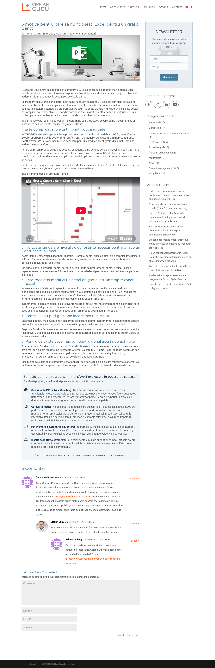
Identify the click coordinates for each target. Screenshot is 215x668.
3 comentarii (89, 33)
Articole (163, 7)
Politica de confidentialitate (63, 664)
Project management (67, 33)
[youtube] (176, 105)
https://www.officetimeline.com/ (73, 496)
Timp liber (154, 173)
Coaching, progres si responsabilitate (169, 133)
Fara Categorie (157, 147)
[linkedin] (167, 105)
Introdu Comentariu (128, 635)
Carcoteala (155, 127)
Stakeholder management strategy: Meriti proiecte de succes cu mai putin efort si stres (170, 243)
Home (103, 7)
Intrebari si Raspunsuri (161, 152)
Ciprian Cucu (32, 33)
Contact (177, 7)
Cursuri (132, 7)
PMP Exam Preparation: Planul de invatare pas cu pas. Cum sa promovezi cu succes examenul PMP (170, 195)
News (152, 163)
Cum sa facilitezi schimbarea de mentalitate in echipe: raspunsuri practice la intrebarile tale (167, 217)
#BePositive (155, 122)
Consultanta (117, 7)
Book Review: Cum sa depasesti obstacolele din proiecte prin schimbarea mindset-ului (166, 230)
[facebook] (149, 105)
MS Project (48, 33)
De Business (155, 142)
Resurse (148, 7)
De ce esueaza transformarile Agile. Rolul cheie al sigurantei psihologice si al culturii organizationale (170, 256)
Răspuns (134, 478)
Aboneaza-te (169, 77)
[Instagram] (158, 105)
